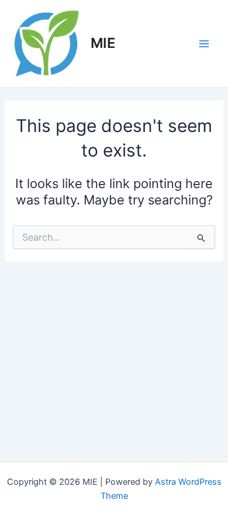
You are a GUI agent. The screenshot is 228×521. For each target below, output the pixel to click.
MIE (103, 42)
